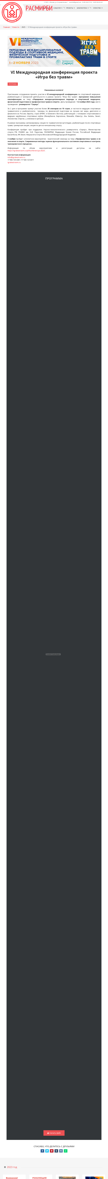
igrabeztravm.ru (14, 162)
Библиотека (82, 8)
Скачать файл (55, 1133)
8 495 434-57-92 (87, 2)
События (57, 8)
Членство (97, 8)
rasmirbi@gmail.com (75, 2)
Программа (13, 84)
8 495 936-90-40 (98, 2)
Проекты (69, 8)
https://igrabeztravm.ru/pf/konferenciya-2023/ (26, 150)
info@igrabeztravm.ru (16, 157)
